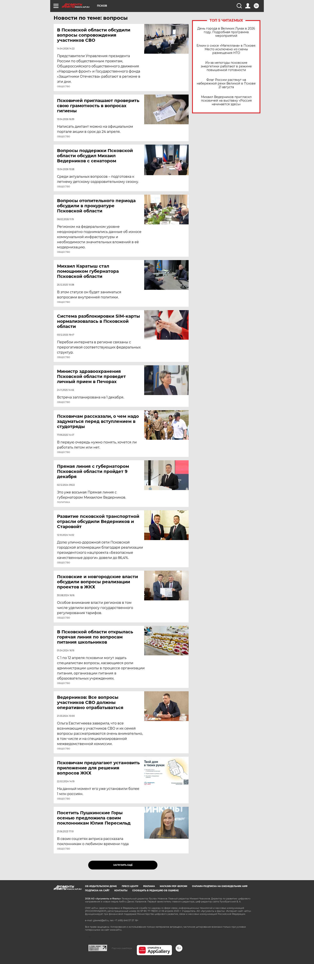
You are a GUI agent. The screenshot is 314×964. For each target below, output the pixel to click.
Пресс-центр (130, 886)
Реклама (149, 886)
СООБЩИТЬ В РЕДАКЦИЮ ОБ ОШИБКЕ (155, 890)
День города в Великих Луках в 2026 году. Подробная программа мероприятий (226, 32)
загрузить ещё (123, 865)
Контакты (120, 890)
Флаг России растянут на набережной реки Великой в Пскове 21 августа (226, 83)
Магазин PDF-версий (173, 886)
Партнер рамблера (122, 948)
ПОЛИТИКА (63, 502)
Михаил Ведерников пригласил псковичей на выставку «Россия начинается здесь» (226, 100)
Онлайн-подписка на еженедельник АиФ (220, 886)
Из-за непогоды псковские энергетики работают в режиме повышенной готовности (226, 66)
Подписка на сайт (97, 890)
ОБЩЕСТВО (63, 87)
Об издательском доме (101, 886)
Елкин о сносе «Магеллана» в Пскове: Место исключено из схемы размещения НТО (226, 49)
